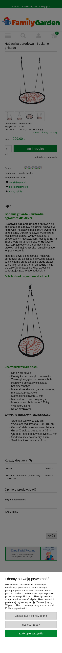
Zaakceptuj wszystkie (31, 633)
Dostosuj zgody (31, 624)
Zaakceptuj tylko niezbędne (31, 615)
